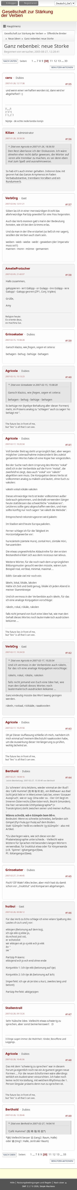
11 (51, 61)
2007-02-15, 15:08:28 (14, 339)
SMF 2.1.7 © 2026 (30, 1186)
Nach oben (9, 1154)
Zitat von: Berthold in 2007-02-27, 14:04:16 (33, 1123)
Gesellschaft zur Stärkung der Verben (27, 13)
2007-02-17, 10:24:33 (14, 652)
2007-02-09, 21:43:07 (14, 274)
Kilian (9, 133)
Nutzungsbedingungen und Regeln (34, 1182)
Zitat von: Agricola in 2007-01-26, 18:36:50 (32, 146)
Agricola (11, 371)
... (35, 61)
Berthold (12, 771)
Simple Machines (47, 1186)
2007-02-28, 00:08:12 (14, 912)
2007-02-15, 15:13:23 (14, 376)
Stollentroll (13, 1008)
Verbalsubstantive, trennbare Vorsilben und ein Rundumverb (33, 179)
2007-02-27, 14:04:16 (14, 776)
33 (65, 61)
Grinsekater (14, 334)
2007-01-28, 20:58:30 (14, 138)
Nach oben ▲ (60, 1182)
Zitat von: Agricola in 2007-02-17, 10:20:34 (32, 660)
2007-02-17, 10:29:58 (14, 727)
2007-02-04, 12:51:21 (14, 203)
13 (59, 61)
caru (8, 78)
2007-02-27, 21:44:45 (14, 875)
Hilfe (12, 1182)
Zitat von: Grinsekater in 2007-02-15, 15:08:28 (34, 384)
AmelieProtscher (17, 268)
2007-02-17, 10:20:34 (14, 444)
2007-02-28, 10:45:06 (14, 1059)
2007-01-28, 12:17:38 (14, 83)
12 (55, 61)
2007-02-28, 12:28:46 (14, 1115)
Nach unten (10, 61)
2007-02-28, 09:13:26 (14, 1013)
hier (53, 451)
